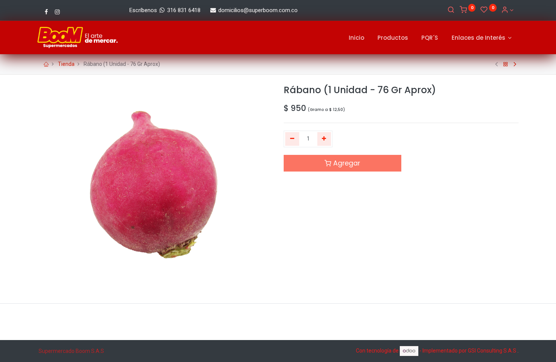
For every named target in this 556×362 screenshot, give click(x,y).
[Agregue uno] (324, 139)
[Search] (451, 10)
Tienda (66, 64)
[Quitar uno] (292, 139)
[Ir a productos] (505, 64)
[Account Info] (507, 10)
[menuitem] (356, 38)
